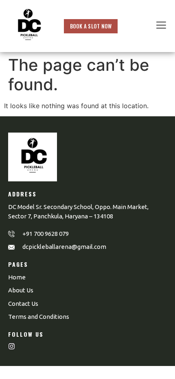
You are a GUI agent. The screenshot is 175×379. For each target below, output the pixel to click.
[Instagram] (11, 346)
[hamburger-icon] (161, 26)
